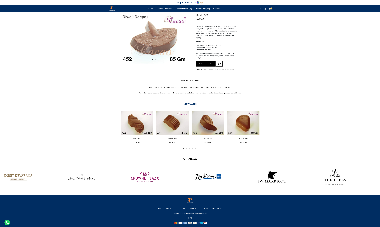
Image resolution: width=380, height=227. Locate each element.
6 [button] (189, 193)
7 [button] (191, 193)
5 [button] (195, 148)
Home (150, 9)
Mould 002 (172, 138)
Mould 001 (137, 138)
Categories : (201, 69)
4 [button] (192, 148)
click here (237, 93)
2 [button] (155, 59)
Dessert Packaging (203, 9)
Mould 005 (243, 138)
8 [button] (194, 193)
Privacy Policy (189, 208)
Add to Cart (205, 64)
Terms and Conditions (212, 208)
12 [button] (206, 193)
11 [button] (203, 193)
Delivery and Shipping (190, 81)
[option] (154, 39)
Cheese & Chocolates (164, 9)
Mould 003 (207, 138)
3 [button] (180, 193)
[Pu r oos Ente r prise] (112, 8)
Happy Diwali (229, 69)
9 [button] (197, 193)
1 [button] (152, 59)
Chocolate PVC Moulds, (216, 69)
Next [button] (377, 174)
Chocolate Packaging (184, 9)
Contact (216, 9)
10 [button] (200, 193)
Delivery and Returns (167, 208)
